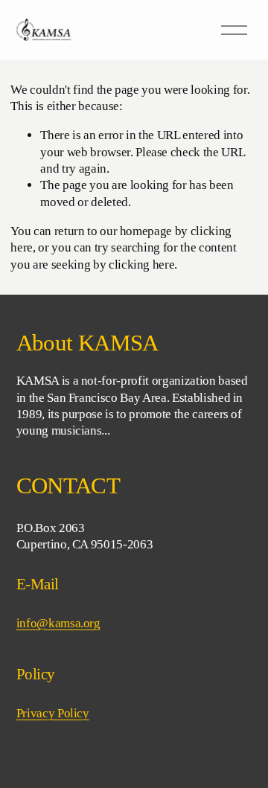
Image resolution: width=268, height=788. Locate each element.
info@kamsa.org (58, 623)
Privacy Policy (52, 713)
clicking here (142, 264)
